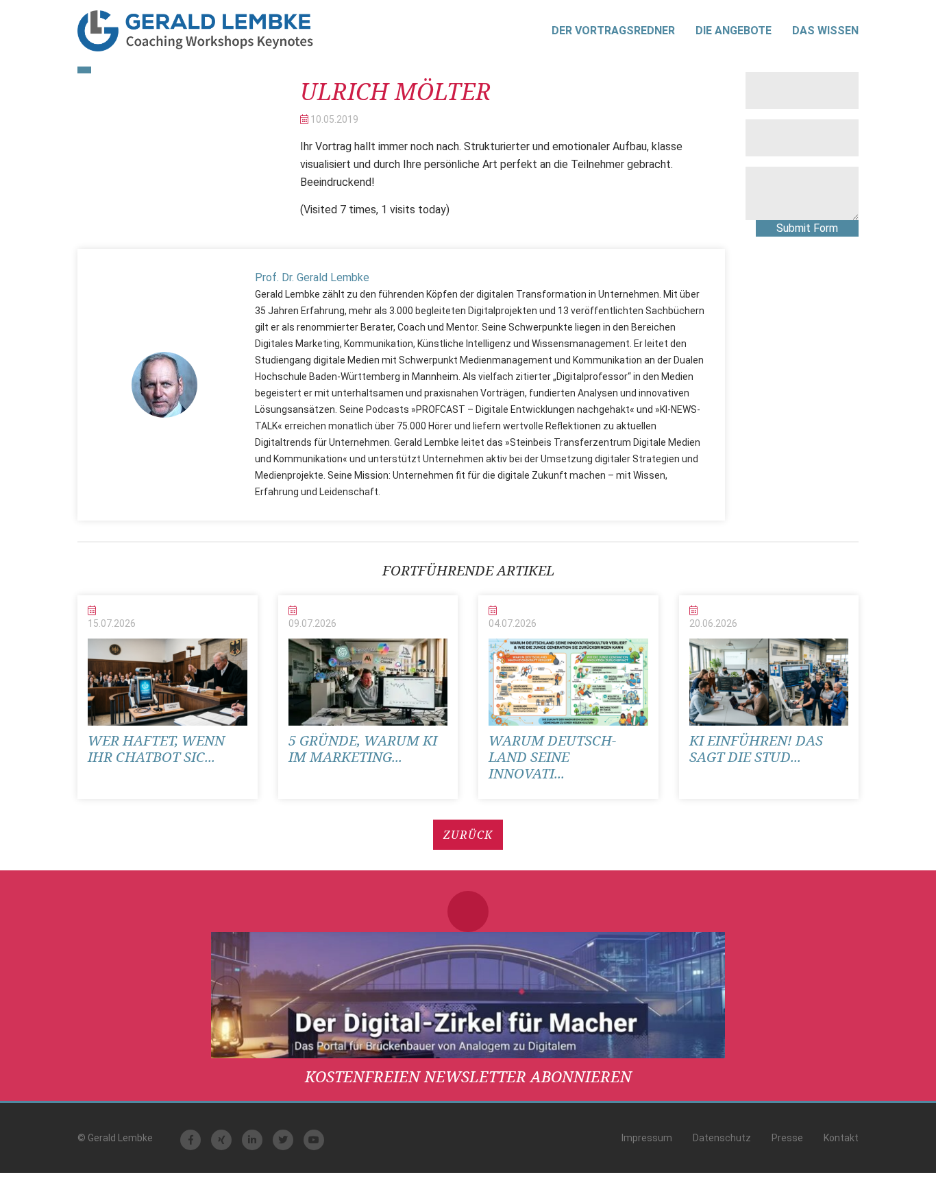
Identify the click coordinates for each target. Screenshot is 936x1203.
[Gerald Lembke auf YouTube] (314, 1140)
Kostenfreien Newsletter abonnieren (468, 1076)
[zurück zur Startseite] (195, 30)
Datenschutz (722, 1137)
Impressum (646, 1137)
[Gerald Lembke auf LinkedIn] (252, 1140)
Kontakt (841, 1137)
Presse (787, 1137)
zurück (468, 834)
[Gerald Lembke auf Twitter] (283, 1140)
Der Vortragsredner (613, 30)
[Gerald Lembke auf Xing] (221, 1140)
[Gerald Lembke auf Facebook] (190, 1140)
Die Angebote (733, 30)
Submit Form (807, 228)
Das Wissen (825, 30)
